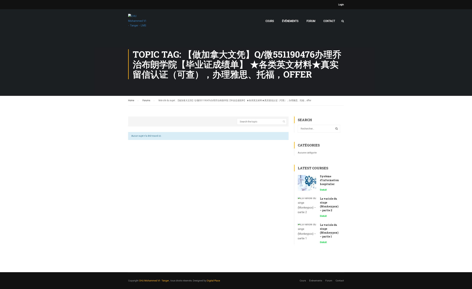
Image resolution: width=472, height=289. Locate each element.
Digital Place (213, 280)
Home (131, 100)
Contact (329, 21)
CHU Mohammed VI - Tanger (154, 280)
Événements (290, 21)
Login (341, 4)
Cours (270, 21)
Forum (311, 21)
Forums (146, 100)
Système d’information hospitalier (329, 180)
